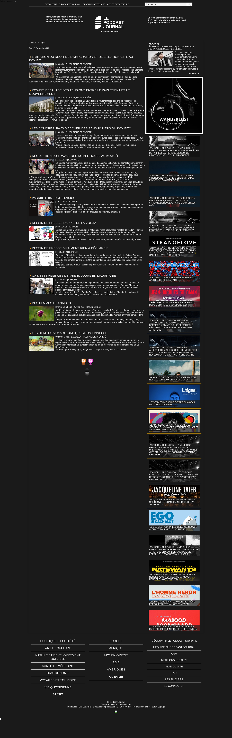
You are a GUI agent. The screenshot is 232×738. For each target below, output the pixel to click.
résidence (95, 82)
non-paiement (114, 184)
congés (98, 175)
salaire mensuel (63, 189)
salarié (75, 189)
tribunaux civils (53, 324)
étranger (60, 349)
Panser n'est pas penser (53, 197)
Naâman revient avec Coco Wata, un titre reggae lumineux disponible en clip (173, 378)
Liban (76, 322)
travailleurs (117, 82)
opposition (71, 117)
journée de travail (74, 182)
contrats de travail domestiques (117, 175)
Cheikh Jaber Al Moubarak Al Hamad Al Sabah (96, 110)
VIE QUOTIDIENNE (58, 687)
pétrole (107, 117)
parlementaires (96, 117)
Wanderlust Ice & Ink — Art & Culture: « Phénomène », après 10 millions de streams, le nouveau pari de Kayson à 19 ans (172, 201)
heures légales (114, 179)
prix (140, 117)
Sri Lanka (84, 189)
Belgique (60, 265)
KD (85, 182)
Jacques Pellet (101, 349)
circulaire (131, 172)
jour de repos (58, 182)
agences (77, 172)
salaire (51, 189)
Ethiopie (33, 179)
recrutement (95, 187)
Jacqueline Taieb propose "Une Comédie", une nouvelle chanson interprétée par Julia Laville (172, 502)
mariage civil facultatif (113, 322)
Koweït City (130, 79)
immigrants (61, 147)
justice (98, 292)
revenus (53, 120)
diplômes (62, 177)
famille (69, 79)
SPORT (58, 694)
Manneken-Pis (131, 265)
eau (31, 115)
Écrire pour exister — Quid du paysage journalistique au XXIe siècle (171, 47)
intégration (88, 349)
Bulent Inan (120, 172)
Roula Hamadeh (37, 324)
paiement (126, 184)
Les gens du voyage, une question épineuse (69, 333)
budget (70, 110)
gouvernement (96, 79)
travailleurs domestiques (119, 189)
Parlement (82, 117)
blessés (76, 292)
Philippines (45, 187)
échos (84, 177)
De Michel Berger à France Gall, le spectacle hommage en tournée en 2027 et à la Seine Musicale (173, 427)
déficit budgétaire (124, 113)
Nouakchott (98, 294)
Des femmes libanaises (51, 303)
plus (65, 187)
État (73, 115)
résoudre (33, 189)
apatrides (68, 145)
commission (103, 77)
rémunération (132, 187)
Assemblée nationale (71, 77)
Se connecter (174, 685)
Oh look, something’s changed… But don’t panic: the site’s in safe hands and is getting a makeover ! (167, 20)
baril (63, 110)
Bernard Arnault (73, 265)
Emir (58, 115)
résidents (106, 82)
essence (66, 115)
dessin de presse (64, 212)
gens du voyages (73, 349)
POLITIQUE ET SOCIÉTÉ (58, 641)
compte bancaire (85, 175)
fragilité (59, 322)
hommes (68, 322)
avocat (68, 292)
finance (80, 115)
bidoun (83, 145)
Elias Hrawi (109, 320)
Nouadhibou (85, 294)
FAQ (174, 673)
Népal (103, 184)
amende (104, 172)
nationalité (74, 82)
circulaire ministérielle (66, 175)
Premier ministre (129, 117)
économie (39, 115)
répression (43, 120)
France (118, 145)
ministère (49, 82)
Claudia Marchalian (73, 320)
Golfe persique (81, 79)
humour (84, 212)
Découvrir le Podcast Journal (63, 4)
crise (112, 113)
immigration (109, 79)
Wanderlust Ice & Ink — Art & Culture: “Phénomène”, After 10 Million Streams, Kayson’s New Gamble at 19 (171, 177)
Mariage (84, 322)
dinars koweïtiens (48, 177)
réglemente (107, 187)
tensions (63, 120)
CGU (174, 653)
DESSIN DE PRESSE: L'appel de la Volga (64, 223)
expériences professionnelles (52, 179)
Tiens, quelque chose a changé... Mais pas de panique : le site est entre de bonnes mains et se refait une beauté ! (64, 19)
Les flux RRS (174, 679)
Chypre (59, 320)
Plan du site (174, 666)
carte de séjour (89, 77)
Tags (42, 43)
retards (42, 189)
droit (135, 77)
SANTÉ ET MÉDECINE (58, 666)
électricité (50, 115)
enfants (119, 320)
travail (93, 189)
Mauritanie (122, 292)
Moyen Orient (116, 655)
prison (85, 187)
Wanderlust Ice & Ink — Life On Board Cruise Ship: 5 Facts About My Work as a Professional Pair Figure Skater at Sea (171, 227)
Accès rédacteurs (118, 4)
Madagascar (106, 182)
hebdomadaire (90, 179)
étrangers (60, 79)
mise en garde (66, 184)
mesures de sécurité (99, 212)
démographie (117, 77)
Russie (138, 239)
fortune (111, 265)
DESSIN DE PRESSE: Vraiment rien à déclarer (70, 248)
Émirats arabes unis (106, 177)
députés (137, 113)
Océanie (116, 676)
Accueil (32, 43)
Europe (109, 145)
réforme (33, 120)
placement (56, 187)
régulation (119, 187)
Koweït (120, 79)
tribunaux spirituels (70, 324)
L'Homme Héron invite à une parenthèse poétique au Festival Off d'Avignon (172, 603)
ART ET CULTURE (58, 648)
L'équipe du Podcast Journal (174, 647)
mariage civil (96, 322)
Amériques (116, 669)
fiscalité (102, 265)
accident (60, 292)
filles (135, 320)
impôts (118, 239)
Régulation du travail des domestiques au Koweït (75, 156)
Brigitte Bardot (62, 239)
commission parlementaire (96, 113)
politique (85, 82)
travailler (102, 189)
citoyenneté (76, 113)
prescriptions (75, 187)
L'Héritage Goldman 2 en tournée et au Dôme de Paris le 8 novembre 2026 (171, 303)
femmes (128, 320)
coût (136, 175)
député (128, 77)
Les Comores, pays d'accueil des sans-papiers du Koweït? (81, 128)
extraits (71, 179)
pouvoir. (140, 322)
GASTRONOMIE (58, 673)
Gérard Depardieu (96, 239)
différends (34, 177)
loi (42, 82)
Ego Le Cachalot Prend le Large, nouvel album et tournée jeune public (173, 528)
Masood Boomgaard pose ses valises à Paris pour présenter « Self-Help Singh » (173, 628)
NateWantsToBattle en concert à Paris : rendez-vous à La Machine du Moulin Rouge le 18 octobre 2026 (172, 576)
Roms (123, 349)
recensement (111, 294)
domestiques (74, 177)
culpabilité (89, 320)
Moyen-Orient (61, 82)
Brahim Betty (88, 292)
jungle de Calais (75, 147)
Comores (100, 145)
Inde (48, 182)
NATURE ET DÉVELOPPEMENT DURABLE (58, 657)
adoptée (59, 172)
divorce (98, 320)
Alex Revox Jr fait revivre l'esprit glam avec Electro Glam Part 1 (172, 278)
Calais (91, 145)
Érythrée (132, 177)
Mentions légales (174, 660)
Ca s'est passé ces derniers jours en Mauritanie (74, 275)
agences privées (90, 172)
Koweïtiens (34, 82)
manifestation (109, 292)
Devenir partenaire (94, 4)
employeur (122, 177)
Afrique (59, 145)
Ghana (79, 179)
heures (102, 179)
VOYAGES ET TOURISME (58, 680)
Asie (58, 77)
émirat (92, 177)
